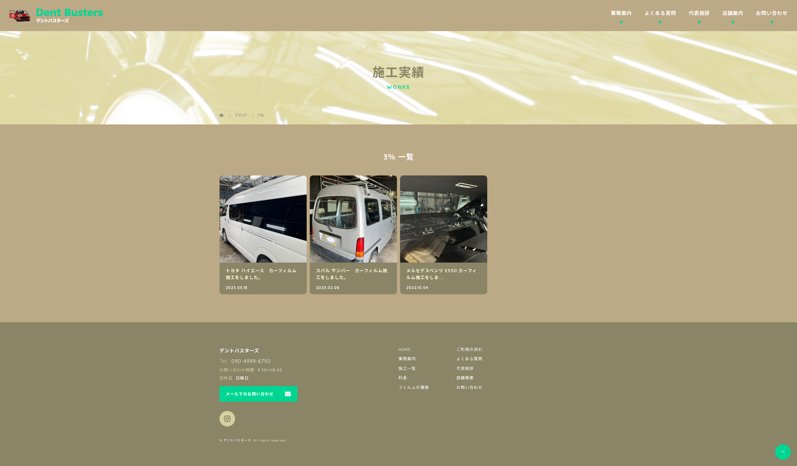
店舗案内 (732, 13)
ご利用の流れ (469, 349)
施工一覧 (407, 368)
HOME (404, 349)
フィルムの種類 (413, 387)
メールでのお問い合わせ (250, 393)
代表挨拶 (699, 13)
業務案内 (621, 13)
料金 (402, 377)
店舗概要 (465, 377)
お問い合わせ (772, 13)
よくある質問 (660, 13)
